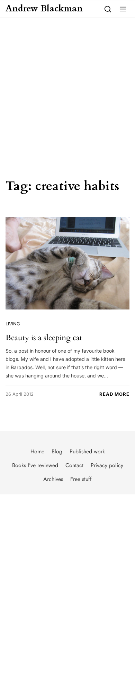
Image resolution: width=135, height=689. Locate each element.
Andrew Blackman (44, 8)
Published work (87, 451)
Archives (53, 479)
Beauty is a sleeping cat (44, 337)
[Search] (108, 9)
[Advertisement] (67, 88)
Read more (114, 394)
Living (13, 323)
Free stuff (81, 479)
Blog (57, 451)
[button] (123, 9)
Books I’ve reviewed (35, 465)
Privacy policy (107, 465)
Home (37, 451)
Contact (74, 465)
